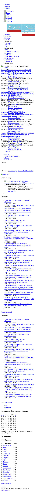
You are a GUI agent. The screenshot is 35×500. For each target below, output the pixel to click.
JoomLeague (13, 171)
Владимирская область (15, 111)
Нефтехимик (7, 468)
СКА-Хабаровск (8, 478)
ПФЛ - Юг (7, 55)
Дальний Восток (13, 81)
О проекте (7, 43)
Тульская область (13, 148)
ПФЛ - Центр (12, 74)
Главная (7, 4)
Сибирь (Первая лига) (15, 96)
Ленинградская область (15, 124)
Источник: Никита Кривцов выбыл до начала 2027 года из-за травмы (19, 256)
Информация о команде (12, 156)
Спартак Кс (6, 457)
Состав (6, 154)
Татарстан (11, 133)
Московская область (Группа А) (18, 88)
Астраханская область (15, 104)
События (7, 8)
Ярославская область (14, 149)
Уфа (4, 460)
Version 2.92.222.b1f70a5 (25, 171)
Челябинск (6, 470)
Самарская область (14, 138)
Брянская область (13, 109)
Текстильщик (7, 476)
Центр (10, 99)
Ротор (5, 464)
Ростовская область (14, 134)
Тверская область (13, 146)
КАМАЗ (5, 480)
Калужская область (14, 118)
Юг (9, 101)
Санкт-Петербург (13, 139)
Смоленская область (14, 143)
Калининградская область (16, 116)
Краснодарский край (14, 119)
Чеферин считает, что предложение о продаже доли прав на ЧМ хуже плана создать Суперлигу (19, 232)
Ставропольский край (15, 144)
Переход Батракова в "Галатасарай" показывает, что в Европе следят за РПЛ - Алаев (17, 245)
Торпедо (25, 32)
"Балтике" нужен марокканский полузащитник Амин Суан (14, 221)
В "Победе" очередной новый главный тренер (19, 205)
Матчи (6, 158)
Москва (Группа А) (14, 84)
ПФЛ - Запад (12, 71)
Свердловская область (15, 141)
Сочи (4, 449)
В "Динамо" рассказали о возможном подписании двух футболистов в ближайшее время (18, 238)
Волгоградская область (15, 113)
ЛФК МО (7, 151)
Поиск (6, 46)
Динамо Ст (31, 28)
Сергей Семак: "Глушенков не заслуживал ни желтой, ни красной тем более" (19, 251)
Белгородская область (15, 108)
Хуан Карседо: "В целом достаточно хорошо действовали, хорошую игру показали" (18, 261)
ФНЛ (6, 50)
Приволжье (11, 91)
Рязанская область (14, 136)
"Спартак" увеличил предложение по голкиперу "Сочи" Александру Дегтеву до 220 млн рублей (19, 298)
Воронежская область (15, 114)
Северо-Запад (12, 93)
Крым (10, 121)
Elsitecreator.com (5, 490)
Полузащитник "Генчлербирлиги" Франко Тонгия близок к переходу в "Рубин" (18, 304)
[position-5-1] (5, 174)
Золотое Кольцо (13, 83)
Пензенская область (14, 129)
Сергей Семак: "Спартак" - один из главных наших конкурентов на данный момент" (18, 293)
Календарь (7, 36)
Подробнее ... (12, 191)
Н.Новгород (7, 445)
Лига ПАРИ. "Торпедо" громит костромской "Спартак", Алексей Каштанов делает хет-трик (18, 270)
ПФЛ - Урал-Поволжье (11, 56)
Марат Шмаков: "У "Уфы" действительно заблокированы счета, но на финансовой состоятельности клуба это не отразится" (17, 210)
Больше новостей (6, 312)
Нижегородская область (15, 128)
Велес (5, 447)
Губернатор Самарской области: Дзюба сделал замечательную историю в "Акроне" (19, 281)
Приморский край (14, 131)
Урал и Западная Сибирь (16, 98)
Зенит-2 (17, 29)
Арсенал (5, 462)
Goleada (3, 487)
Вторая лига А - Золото (11, 51)
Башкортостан (12, 106)
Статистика (8, 159)
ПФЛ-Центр (8, 53)
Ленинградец (7, 474)
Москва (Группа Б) (14, 86)
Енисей (5, 466)
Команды (7, 6)
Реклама (7, 44)
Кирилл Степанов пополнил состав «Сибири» (19, 265)
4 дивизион (8, 61)
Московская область (14, 126)
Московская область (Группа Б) (18, 89)
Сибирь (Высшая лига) (15, 94)
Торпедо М (6, 453)
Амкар (18, 27)
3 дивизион (8, 60)
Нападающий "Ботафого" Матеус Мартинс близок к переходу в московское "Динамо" (18, 276)
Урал (4, 451)
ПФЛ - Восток (9, 58)
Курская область (13, 123)
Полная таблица (6, 483)
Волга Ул (6, 472)
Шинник (5, 455)
